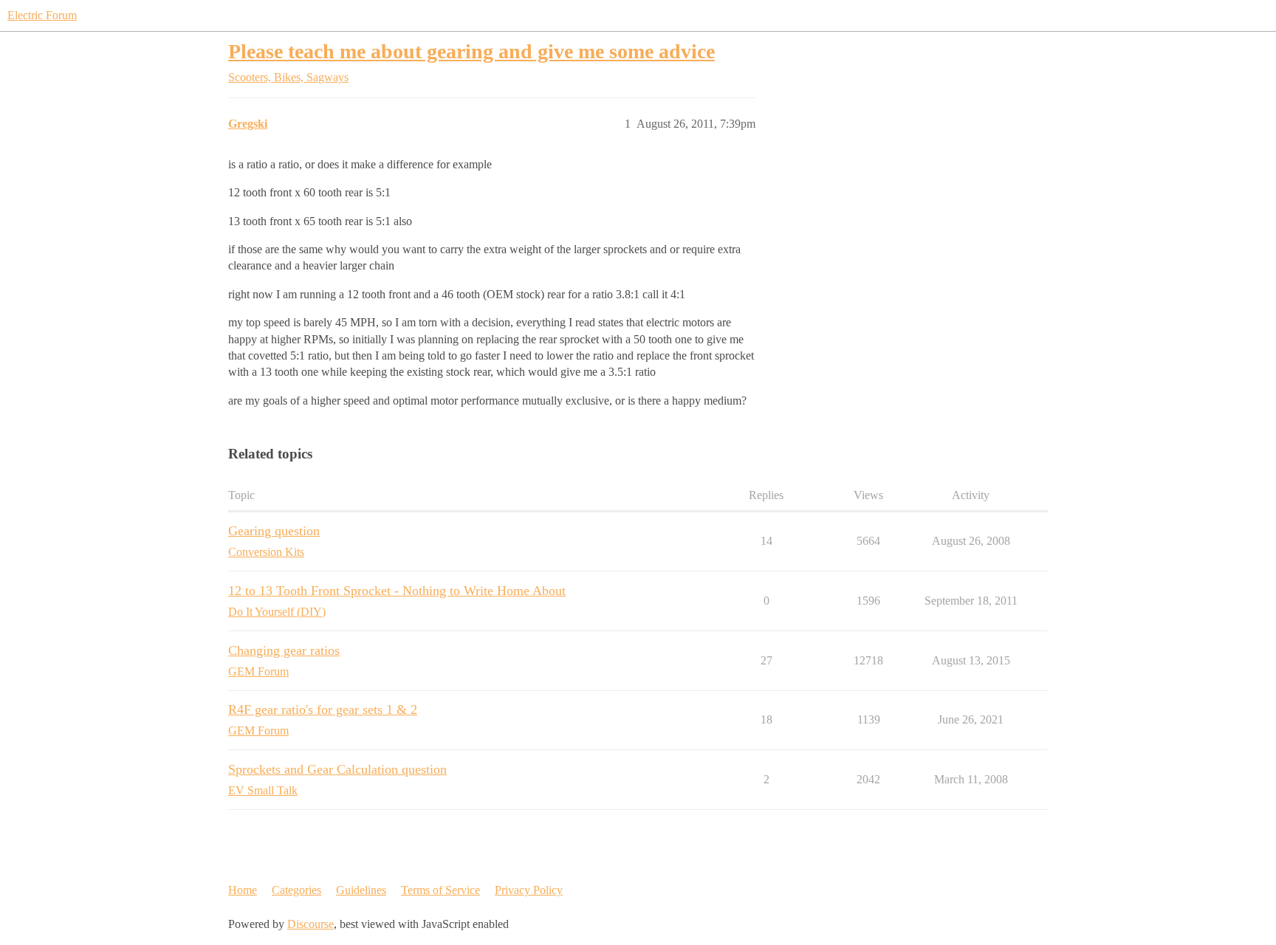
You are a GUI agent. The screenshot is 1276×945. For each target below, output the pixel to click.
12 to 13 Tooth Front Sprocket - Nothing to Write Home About (397, 590)
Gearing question (274, 530)
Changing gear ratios (284, 650)
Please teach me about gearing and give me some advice (471, 51)
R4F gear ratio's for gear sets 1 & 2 (322, 709)
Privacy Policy (529, 890)
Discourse (310, 924)
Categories (296, 890)
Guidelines (361, 890)
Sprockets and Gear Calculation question (337, 769)
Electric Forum (42, 15)
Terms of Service (440, 890)
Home (242, 890)
